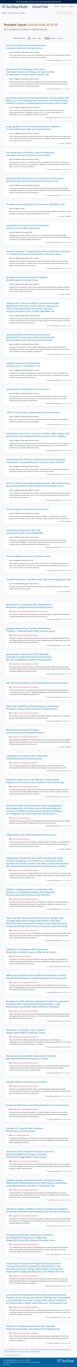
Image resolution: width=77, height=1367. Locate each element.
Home (4, 13)
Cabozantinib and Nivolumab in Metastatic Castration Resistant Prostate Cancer (27, 757)
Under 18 (54, 38)
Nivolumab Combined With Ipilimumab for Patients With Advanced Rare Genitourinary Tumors (31, 1057)
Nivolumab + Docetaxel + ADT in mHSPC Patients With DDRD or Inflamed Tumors (25, 1031)
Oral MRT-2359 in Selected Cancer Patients (26, 1081)
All (29, 38)
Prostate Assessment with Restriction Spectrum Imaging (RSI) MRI (38, 579)
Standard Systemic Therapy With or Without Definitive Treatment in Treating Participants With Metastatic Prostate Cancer (38, 252)
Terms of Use (6, 1364)
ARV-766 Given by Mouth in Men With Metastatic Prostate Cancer (37, 682)
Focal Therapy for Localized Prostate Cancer (27, 509)
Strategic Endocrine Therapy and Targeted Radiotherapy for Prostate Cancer (26, 278)
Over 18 (60, 38)
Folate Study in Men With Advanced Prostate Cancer (31, 834)
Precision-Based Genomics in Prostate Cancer (28, 556)
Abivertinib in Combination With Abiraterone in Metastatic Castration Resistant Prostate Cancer (29, 606)
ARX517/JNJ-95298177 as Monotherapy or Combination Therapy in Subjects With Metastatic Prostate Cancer (32, 707)
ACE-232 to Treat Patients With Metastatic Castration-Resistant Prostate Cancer (26, 46)
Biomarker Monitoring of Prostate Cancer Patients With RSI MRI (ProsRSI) (25, 731)
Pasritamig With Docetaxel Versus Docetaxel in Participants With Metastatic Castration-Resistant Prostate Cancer (35, 179)
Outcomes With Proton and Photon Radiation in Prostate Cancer (37, 1105)
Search (56, 6)
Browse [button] (63, 6)
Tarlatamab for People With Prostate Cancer (27, 389)
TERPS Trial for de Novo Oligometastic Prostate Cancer (33, 412)
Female (34, 38)
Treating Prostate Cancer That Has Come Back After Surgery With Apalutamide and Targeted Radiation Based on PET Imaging (37, 435)
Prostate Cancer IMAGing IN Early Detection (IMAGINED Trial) (35, 204)
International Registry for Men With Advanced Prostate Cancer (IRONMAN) (24, 531)
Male (39, 38)
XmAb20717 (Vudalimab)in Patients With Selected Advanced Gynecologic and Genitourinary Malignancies (33, 1327)
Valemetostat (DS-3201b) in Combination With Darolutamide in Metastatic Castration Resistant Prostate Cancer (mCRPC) (35, 460)
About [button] (71, 6)
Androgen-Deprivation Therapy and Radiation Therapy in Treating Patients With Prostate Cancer (30, 629)
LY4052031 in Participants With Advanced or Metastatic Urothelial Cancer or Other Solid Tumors (31, 950)
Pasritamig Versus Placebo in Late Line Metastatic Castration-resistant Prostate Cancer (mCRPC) (30, 153)
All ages (47, 38)
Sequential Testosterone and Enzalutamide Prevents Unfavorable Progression (27, 226)
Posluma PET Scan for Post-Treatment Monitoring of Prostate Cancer (24, 1129)
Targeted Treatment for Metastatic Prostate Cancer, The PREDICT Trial (23, 364)
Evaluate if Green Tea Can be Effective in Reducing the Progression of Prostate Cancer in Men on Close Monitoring (34, 781)
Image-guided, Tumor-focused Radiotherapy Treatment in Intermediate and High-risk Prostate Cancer (33, 127)
